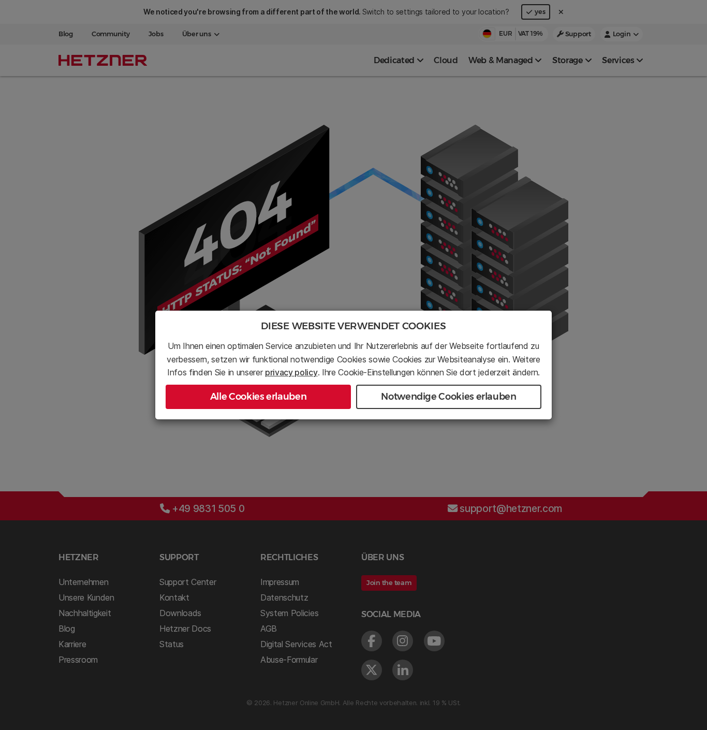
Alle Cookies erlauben (258, 396)
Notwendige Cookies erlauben (448, 396)
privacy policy (291, 372)
